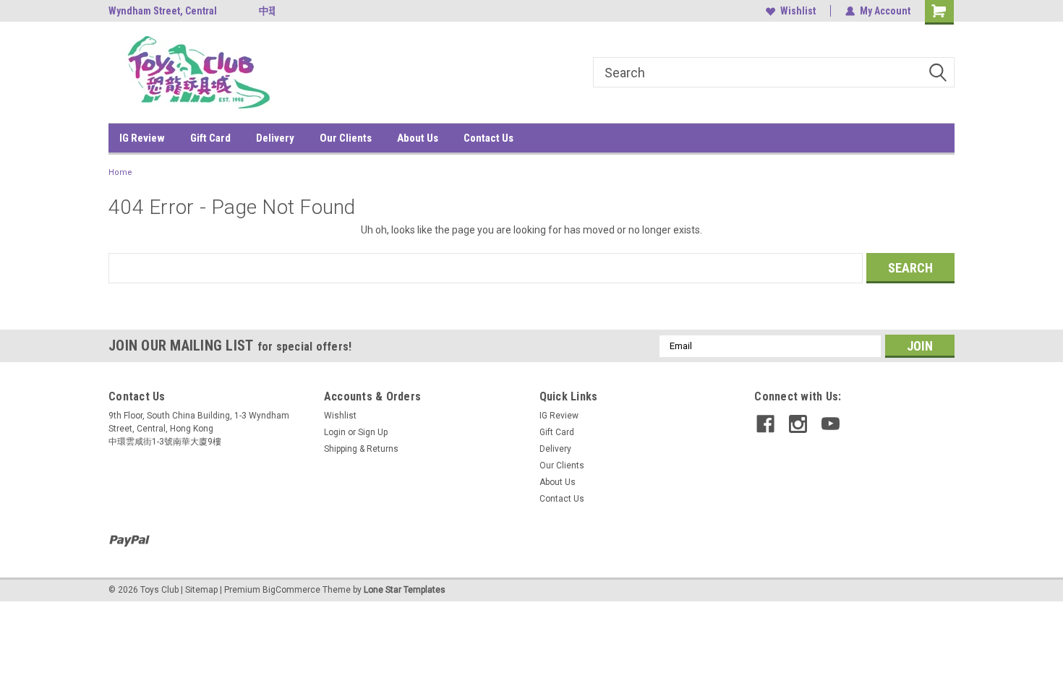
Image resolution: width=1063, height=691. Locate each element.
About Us (417, 138)
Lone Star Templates (404, 590)
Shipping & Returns (361, 449)
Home (120, 172)
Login (335, 432)
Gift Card (210, 138)
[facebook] (765, 424)
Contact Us (488, 138)
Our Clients (346, 138)
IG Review (142, 138)
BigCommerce (291, 590)
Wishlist (798, 11)
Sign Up (373, 432)
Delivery (275, 138)
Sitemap (201, 590)
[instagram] (798, 424)
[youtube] (830, 424)
